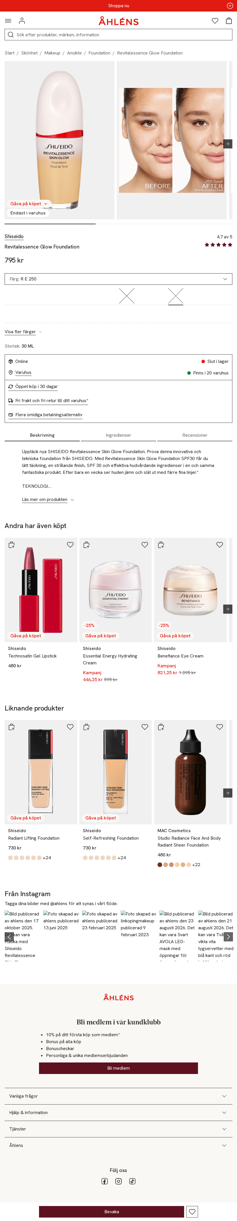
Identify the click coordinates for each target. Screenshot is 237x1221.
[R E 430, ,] (110, 314)
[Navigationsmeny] (8, 20)
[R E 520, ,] (192, 314)
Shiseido (14, 236)
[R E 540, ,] (224, 314)
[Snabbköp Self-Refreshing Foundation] (86, 727)
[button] (22, 936)
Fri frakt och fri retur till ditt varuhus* (51, 401)
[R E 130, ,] (45, 296)
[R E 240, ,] (159, 296)
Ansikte (74, 53)
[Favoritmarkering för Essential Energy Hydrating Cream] (145, 545)
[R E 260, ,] (192, 296)
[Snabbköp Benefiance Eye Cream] (161, 545)
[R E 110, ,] (12, 296)
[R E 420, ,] (94, 314)
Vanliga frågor (23, 1096)
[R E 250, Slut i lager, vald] (176, 296)
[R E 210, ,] (110, 296)
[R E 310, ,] (208, 296)
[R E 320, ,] (224, 296)
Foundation (99, 53)
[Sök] (10, 34)
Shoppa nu (118, 6)
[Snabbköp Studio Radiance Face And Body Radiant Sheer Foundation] (161, 727)
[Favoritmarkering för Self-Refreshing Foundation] (145, 727)
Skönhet (29, 53)
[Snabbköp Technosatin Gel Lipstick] (11, 545)
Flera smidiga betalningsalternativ (48, 415)
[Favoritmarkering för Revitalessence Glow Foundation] (192, 1212)
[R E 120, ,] (28, 296)
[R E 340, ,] (28, 314)
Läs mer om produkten (44, 499)
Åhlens (16, 1145)
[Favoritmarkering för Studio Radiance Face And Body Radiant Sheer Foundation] (220, 727)
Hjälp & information (28, 1112)
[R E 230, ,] (143, 296)
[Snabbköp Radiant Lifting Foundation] (11, 727)
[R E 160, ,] (94, 296)
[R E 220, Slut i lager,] (126, 296)
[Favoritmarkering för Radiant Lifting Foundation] (70, 727)
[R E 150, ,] (77, 296)
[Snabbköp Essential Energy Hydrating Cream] (86, 545)
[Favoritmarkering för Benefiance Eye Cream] (220, 545)
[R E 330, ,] (12, 314)
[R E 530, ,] (208, 314)
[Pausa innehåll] (230, 6)
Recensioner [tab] (195, 435)
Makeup (52, 53)
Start (9, 53)
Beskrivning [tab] (42, 435)
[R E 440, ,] (126, 314)
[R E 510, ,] (176, 314)
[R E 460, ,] (159, 314)
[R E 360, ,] (61, 314)
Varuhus (23, 372)
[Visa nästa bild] (225, 144)
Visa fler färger (20, 332)
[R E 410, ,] (77, 314)
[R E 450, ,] (143, 314)
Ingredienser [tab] (118, 435)
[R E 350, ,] (45, 314)
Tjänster (17, 1129)
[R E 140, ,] (61, 296)
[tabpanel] (118, 472)
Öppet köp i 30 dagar (36, 386)
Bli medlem (118, 1068)
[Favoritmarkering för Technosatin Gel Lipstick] (70, 545)
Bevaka (111, 1212)
